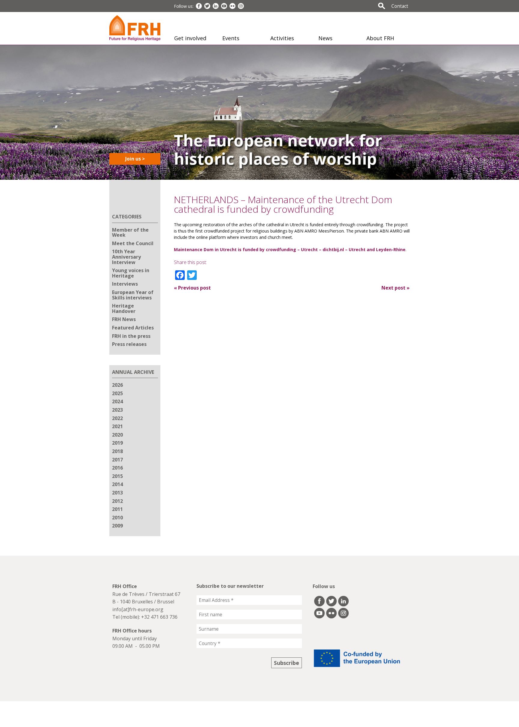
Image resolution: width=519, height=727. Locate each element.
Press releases (129, 344)
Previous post (192, 287)
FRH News (124, 319)
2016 (117, 467)
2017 (117, 459)
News (325, 38)
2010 (117, 517)
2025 (117, 393)
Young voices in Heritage (130, 273)
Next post (395, 287)
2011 (117, 509)
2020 (117, 434)
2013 (117, 492)
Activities (282, 38)
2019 (117, 443)
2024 (117, 401)
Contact (399, 6)
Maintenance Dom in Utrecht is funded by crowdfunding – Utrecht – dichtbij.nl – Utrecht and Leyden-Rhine (289, 249)
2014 (117, 484)
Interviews (125, 284)
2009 (117, 525)
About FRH (380, 38)
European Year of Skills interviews (132, 295)
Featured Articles (133, 327)
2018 (117, 451)
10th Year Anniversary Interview (126, 256)
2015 (117, 476)
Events (230, 38)
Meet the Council (132, 243)
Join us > (135, 159)
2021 (117, 426)
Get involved (190, 38)
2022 (117, 418)
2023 (117, 410)
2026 (117, 385)
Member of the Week (130, 233)
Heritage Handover (123, 308)
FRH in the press (131, 336)
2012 (117, 501)
